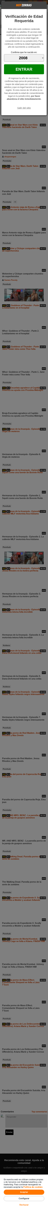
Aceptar (24, 1192)
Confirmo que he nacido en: (24, 52)
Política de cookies (33, 1187)
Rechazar (24, 1205)
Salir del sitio (24, 108)
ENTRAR (24, 69)
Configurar (24, 1198)
